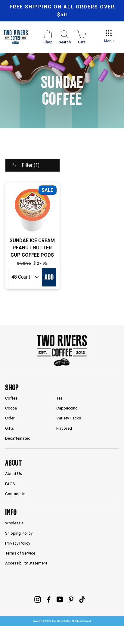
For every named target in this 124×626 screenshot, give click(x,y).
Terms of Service (20, 553)
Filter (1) (29, 165)
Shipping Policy (19, 533)
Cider (10, 418)
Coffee (11, 398)
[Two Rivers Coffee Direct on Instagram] (37, 599)
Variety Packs (68, 418)
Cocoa (11, 408)
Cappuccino (67, 408)
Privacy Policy (17, 543)
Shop (12, 387)
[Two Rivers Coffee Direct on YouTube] (60, 599)
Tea (59, 398)
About (13, 463)
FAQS (10, 483)
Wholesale (14, 522)
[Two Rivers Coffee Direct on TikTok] (82, 599)
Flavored (64, 428)
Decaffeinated (17, 438)
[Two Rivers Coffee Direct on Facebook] (48, 599)
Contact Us (15, 493)
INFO (11, 512)
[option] (62, 10)
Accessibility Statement (26, 563)
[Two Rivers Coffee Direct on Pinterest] (71, 599)
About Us (13, 473)
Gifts (9, 428)
